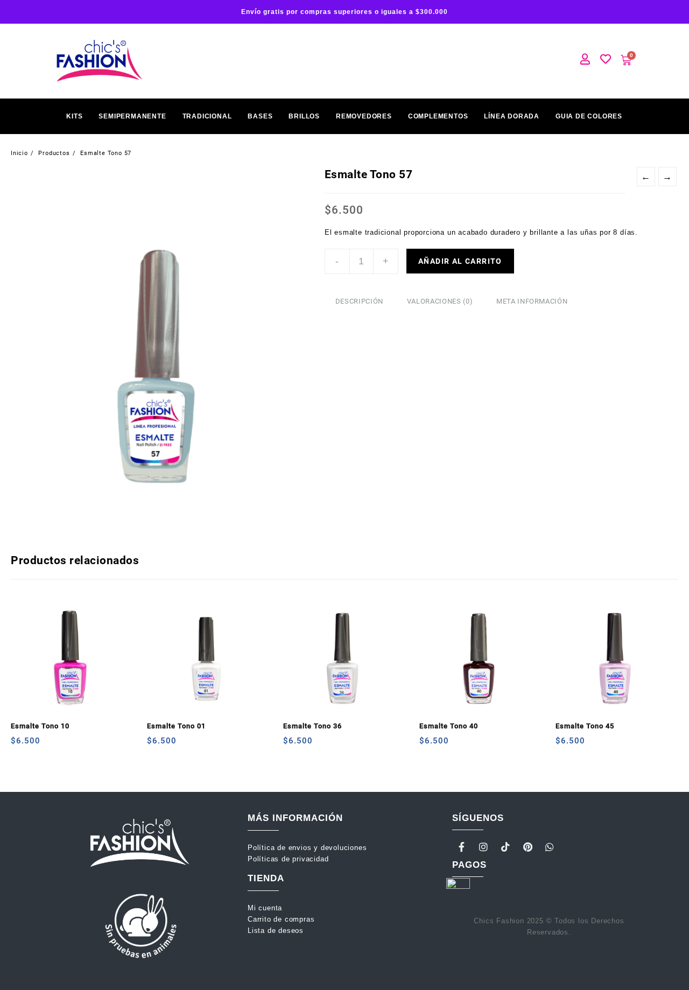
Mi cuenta (266, 908)
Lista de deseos (276, 930)
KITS (74, 116)
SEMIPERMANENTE (132, 116)
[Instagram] (484, 846)
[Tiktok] (506, 846)
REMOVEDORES (364, 116)
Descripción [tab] (359, 301)
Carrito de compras (281, 919)
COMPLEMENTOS (438, 116)
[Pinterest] (527, 846)
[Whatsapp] (549, 846)
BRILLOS (304, 116)
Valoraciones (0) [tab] (440, 301)
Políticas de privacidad (288, 859)
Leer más (565, 744)
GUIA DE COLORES (589, 116)
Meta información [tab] (531, 301)
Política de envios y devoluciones (308, 848)
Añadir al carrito (460, 261)
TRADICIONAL (207, 116)
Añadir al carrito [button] (20, 744)
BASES (260, 116)
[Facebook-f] (462, 846)
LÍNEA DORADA (511, 116)
